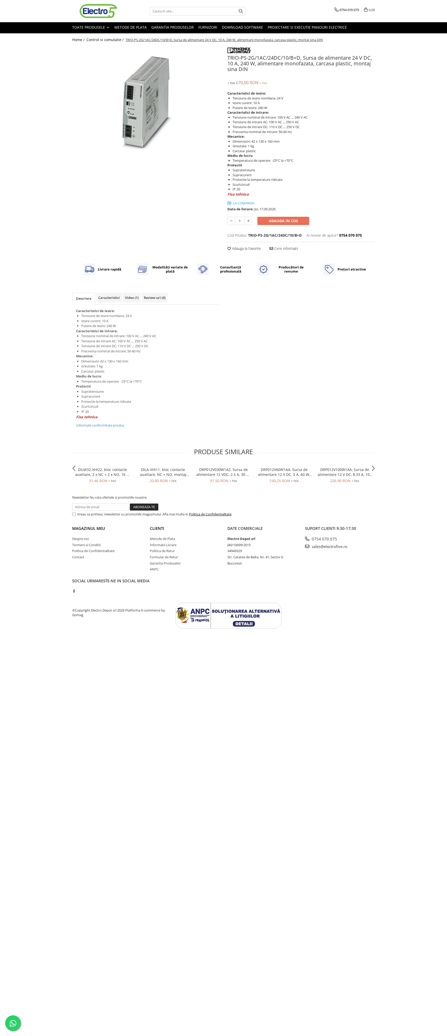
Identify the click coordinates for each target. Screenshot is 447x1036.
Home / (79, 39)
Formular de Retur (164, 557)
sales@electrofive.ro (329, 546)
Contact (78, 557)
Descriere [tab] (83, 298)
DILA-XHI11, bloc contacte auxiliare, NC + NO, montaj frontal (163, 472)
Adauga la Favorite (246, 248)
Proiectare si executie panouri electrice (307, 27)
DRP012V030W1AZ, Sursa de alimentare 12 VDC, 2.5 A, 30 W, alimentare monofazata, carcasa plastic (223, 472)
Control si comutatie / (105, 39)
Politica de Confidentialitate (210, 514)
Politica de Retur (162, 550)
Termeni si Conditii (86, 545)
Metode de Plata (130, 27)
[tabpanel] (146, 99)
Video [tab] (132, 297)
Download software (242, 27)
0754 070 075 (324, 539)
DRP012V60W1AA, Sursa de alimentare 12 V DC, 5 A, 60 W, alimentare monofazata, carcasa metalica (284, 472)
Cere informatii (285, 248)
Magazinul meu (88, 528)
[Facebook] (74, 591)
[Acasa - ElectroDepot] (98, 11)
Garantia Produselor (172, 27)
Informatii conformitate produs (100, 425)
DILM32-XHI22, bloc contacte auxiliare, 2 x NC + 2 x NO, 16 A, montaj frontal (102, 472)
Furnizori (207, 27)
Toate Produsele (89, 27)
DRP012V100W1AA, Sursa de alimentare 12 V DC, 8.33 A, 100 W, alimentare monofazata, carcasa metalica (345, 472)
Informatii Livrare (163, 545)
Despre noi (80, 538)
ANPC (154, 569)
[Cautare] (240, 11)
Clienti (157, 528)
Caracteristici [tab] (109, 297)
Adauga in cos (283, 220)
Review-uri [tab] (155, 297)
